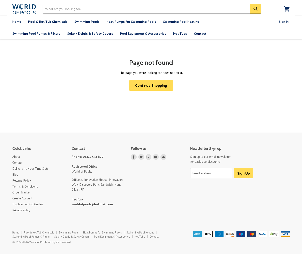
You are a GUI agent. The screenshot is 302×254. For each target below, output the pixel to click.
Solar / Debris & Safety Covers (90, 33)
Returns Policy (21, 180)
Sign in (284, 21)
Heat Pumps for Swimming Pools (131, 21)
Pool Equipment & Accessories (143, 33)
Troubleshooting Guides (27, 204)
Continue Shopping (151, 85)
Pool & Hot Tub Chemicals (47, 21)
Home (16, 21)
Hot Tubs (180, 33)
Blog (15, 174)
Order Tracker (21, 192)
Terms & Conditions (25, 186)
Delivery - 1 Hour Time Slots (30, 168)
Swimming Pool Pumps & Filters (36, 33)
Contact (200, 33)
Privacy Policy (21, 210)
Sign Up (243, 173)
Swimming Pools (86, 21)
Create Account (22, 198)
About (16, 156)
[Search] (255, 9)
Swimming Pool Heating (181, 21)
